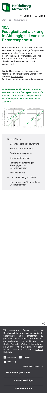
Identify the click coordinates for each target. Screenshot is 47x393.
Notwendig (11, 357)
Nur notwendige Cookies (18, 372)
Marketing (11, 362)
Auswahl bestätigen (24, 380)
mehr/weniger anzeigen (31, 366)
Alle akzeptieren (23, 388)
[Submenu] (5, 139)
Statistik (26, 357)
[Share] (43, 323)
